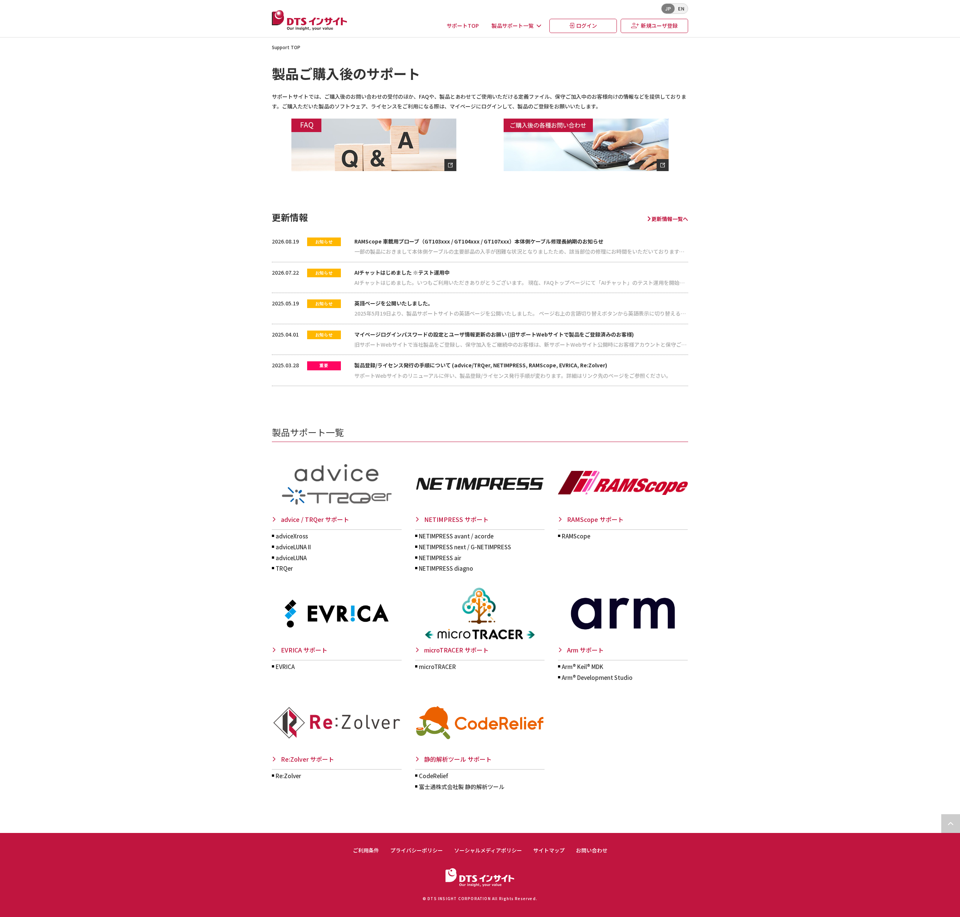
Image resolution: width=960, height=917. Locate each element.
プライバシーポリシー (416, 850)
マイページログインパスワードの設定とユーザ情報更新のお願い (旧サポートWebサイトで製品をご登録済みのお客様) (494, 334)
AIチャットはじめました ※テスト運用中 (402, 272)
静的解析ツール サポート (458, 759)
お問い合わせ (592, 850)
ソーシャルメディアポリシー (488, 850)
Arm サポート (585, 649)
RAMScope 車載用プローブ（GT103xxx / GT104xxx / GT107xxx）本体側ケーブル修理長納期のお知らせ (478, 241)
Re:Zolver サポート (307, 759)
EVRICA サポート (304, 649)
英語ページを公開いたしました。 (393, 303)
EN (681, 8)
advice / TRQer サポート (315, 519)
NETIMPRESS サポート (456, 519)
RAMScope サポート (595, 519)
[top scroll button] (950, 823)
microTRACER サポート (456, 649)
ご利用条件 (366, 850)
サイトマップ (549, 850)
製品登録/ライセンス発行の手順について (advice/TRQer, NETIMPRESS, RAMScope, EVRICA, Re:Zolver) (480, 365)
